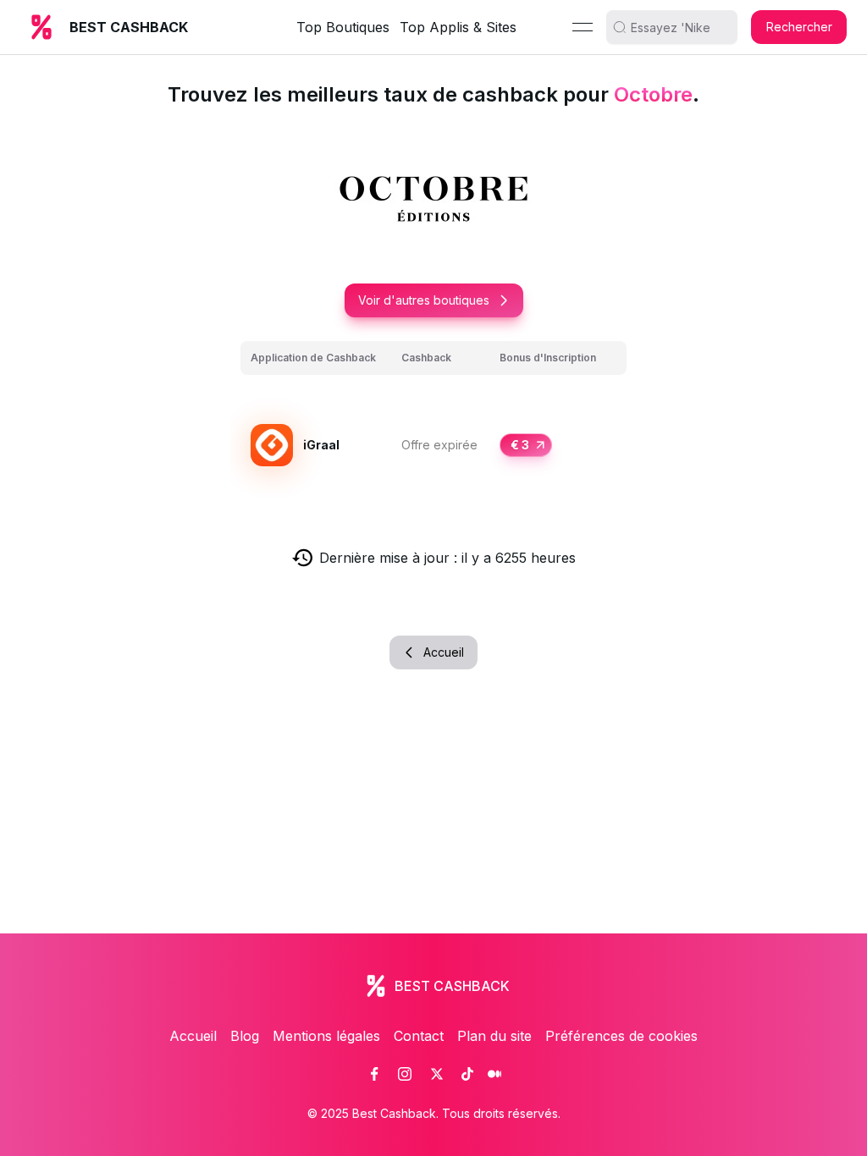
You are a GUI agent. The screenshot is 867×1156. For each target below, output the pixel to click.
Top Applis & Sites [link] (458, 27)
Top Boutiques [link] (342, 27)
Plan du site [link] (494, 1035)
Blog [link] (244, 1035)
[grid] (433, 425)
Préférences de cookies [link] (621, 1035)
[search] (678, 27)
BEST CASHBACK (128, 27)
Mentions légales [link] (326, 1035)
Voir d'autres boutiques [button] (423, 300)
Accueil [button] (443, 652)
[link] (374, 1074)
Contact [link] (419, 1035)
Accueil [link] (193, 1035)
